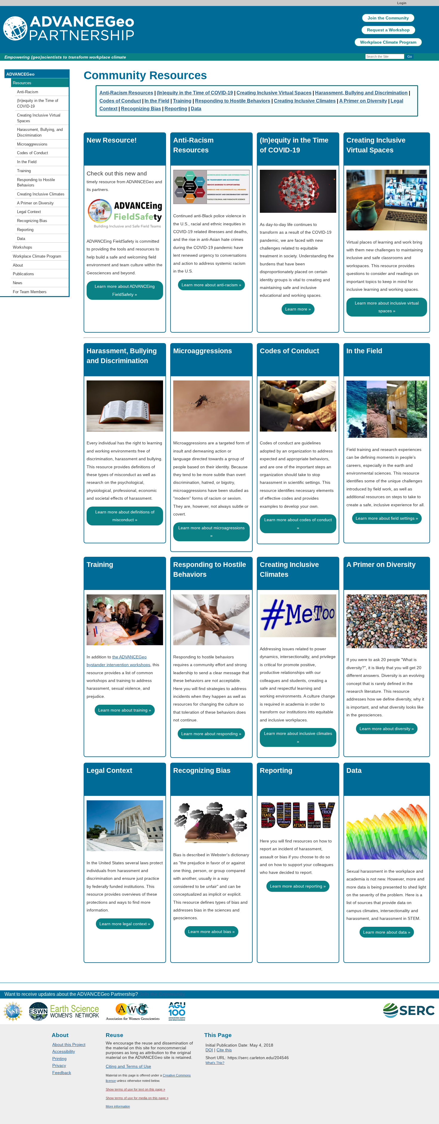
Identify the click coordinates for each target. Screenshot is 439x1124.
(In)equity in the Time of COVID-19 (294, 145)
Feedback (61, 1072)
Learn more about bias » (211, 931)
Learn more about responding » (211, 733)
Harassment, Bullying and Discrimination (122, 356)
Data (354, 770)
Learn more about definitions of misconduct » (124, 516)
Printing (59, 1058)
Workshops (22, 247)
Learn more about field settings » (387, 518)
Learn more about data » (386, 932)
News (17, 283)
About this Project (68, 1044)
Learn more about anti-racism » (211, 284)
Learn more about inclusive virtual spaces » (387, 307)
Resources (22, 83)
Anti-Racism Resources (193, 145)
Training (100, 564)
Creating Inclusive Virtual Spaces (376, 145)
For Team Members (30, 292)
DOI (209, 1049)
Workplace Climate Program (388, 42)
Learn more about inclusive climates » (298, 737)
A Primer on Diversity (381, 564)
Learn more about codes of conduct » (298, 523)
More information (118, 1106)
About (18, 265)
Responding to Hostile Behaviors (209, 569)
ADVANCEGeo (20, 74)
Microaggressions (202, 351)
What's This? (214, 1063)
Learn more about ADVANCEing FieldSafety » (125, 290)
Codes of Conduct (289, 351)
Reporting (276, 770)
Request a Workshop (388, 29)
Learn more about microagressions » (211, 531)
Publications (23, 274)
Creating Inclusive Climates (289, 569)
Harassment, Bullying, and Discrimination (40, 132)
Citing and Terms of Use (128, 1066)
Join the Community (388, 18)
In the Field (364, 351)
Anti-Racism (27, 92)
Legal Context (109, 770)
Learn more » (298, 309)
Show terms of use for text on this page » (135, 1089)
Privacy (59, 1065)
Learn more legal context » (124, 923)
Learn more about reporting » (298, 886)
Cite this (224, 1049)
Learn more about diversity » (387, 728)
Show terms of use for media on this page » (137, 1098)
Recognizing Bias (202, 770)
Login (401, 3)
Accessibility (63, 1051)
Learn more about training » (124, 710)
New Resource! (112, 140)
